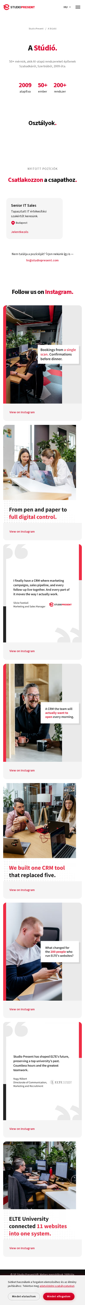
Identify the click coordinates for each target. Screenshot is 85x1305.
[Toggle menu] (78, 7)
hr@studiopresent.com (42, 260)
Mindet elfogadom (58, 1296)
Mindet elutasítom (24, 1296)
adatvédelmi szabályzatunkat (57, 1286)
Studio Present (36, 28)
